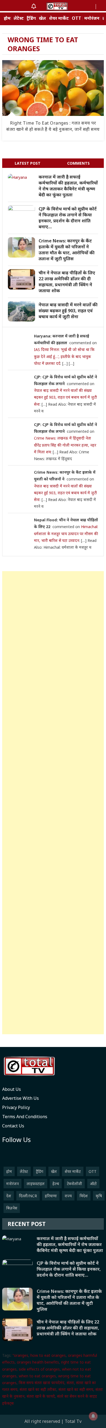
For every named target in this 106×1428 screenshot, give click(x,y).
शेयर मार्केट (59, 18)
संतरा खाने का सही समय (75, 1389)
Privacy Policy (16, 1107)
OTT (76, 18)
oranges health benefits (38, 1362)
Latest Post (27, 163)
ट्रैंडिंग (31, 18)
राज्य (68, 1195)
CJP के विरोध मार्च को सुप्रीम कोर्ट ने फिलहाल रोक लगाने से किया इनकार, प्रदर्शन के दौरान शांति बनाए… (68, 218)
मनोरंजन (91, 18)
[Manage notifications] (93, 1416)
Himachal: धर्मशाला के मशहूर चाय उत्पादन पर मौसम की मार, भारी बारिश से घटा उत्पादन (66, 533)
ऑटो (93, 1183)
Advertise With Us (20, 1098)
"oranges (20, 1355)
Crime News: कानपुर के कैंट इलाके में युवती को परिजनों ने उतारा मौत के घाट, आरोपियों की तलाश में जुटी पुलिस (67, 250)
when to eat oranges (37, 1375)
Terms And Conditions (24, 1117)
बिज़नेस (11, 1208)
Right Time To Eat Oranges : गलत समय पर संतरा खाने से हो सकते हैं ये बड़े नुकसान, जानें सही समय (53, 126)
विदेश (84, 1195)
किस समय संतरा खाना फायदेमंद (41, 1382)
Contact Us (13, 1126)
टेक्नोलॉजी (74, 1183)
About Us (11, 1089)
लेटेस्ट (19, 18)
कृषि (99, 1195)
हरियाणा (51, 1195)
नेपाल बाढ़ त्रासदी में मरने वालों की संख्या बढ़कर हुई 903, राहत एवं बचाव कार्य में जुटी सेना (68, 311)
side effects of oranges (39, 1369)
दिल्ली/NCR (28, 1195)
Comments (78, 163)
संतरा (70, 1382)
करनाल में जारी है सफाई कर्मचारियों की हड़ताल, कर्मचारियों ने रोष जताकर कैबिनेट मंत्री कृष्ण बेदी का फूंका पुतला (68, 186)
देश (8, 1195)
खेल (42, 18)
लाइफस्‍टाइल (36, 1183)
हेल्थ (55, 1183)
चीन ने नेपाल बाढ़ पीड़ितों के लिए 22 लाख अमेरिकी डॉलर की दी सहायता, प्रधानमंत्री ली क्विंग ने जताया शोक (67, 282)
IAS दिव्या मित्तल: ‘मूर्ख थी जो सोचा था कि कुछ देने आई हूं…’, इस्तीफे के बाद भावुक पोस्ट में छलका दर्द (64, 356)
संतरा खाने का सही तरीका (38, 1389)
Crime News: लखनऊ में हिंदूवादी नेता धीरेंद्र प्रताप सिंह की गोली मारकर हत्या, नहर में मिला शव (65, 444)
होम (7, 18)
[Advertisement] (53, 802)
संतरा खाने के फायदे (41, 1396)
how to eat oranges (48, 1355)
